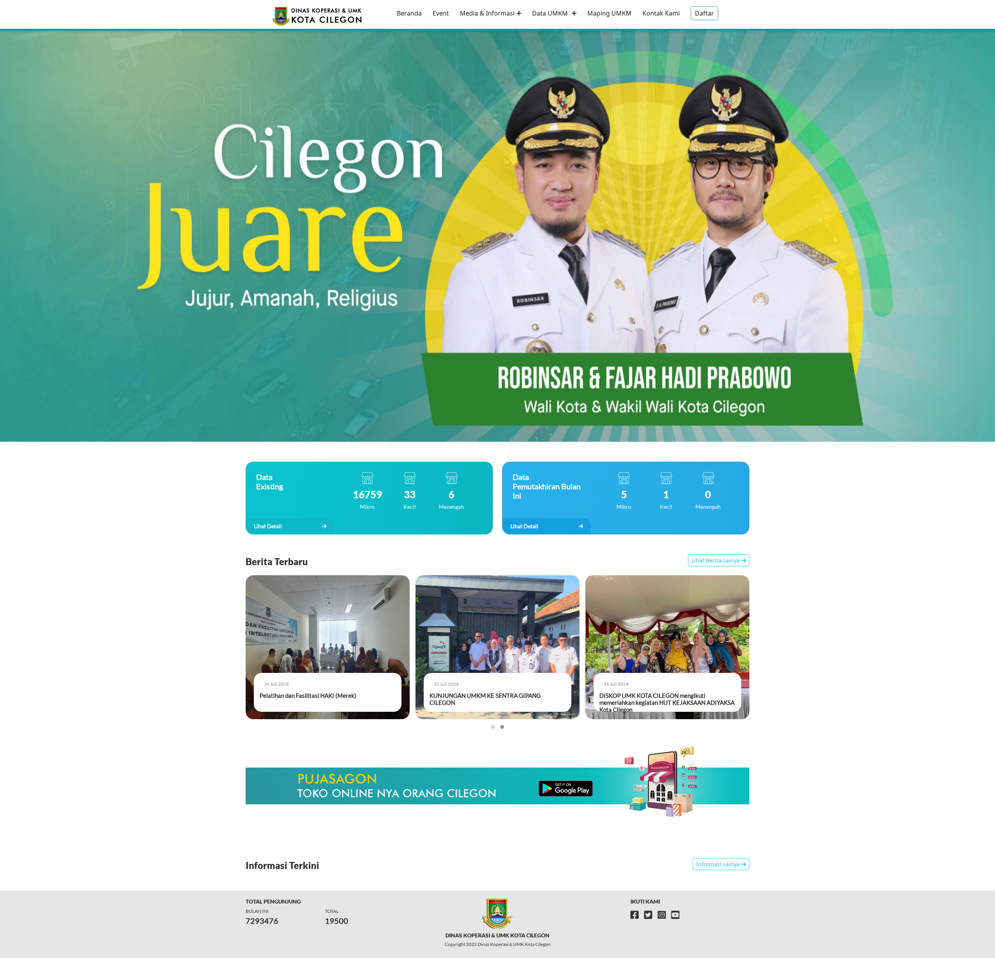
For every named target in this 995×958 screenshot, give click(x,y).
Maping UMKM (609, 13)
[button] (493, 727)
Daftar (704, 13)
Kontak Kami (661, 13)
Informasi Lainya (718, 864)
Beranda (409, 13)
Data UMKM (550, 13)
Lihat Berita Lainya (716, 560)
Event (441, 13)
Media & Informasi (487, 13)
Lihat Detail (268, 526)
